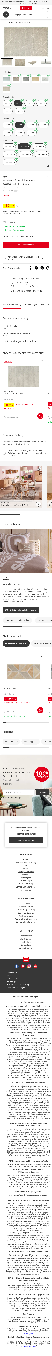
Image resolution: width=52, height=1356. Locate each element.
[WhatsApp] (30, 268)
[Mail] (47, 268)
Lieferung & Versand (20, 333)
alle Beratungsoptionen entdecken (26, 291)
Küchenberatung (26, 907)
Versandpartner (25, 236)
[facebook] (16, 966)
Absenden (42, 792)
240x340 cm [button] (10, 162)
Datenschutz (12, 978)
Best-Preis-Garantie (26, 913)
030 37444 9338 (22, 283)
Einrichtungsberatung (26, 910)
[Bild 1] (7, 62)
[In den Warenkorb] (40, 416)
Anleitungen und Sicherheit (23, 341)
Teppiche (8, 731)
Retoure (26, 868)
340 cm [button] (32, 133)
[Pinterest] (42, 268)
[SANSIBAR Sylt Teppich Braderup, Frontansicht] (26, 42)
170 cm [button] (44, 125)
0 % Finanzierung (26, 884)
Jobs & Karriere (26, 939)
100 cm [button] (8, 125)
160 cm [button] (41, 103)
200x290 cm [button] (42, 154)
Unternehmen (26, 936)
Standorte (26, 904)
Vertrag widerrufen (26, 871)
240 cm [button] (20, 111)
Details (13, 326)
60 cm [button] (7, 103)
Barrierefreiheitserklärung (18, 984)
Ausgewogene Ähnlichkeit (16, 643)
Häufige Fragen (26, 881)
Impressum (12, 972)
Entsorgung (26, 878)
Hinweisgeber (13, 981)
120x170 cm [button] (10, 154)
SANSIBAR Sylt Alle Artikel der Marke (20, 610)
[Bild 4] (45, 62)
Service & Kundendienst (26, 887)
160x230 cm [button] (26, 154)
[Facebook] (36, 268)
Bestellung (26, 859)
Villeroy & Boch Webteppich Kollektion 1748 (21, 359)
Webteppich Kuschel (11, 653)
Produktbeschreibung (12, 304)
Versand (17, 213)
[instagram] (29, 966)
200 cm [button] (8, 111)
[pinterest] (23, 966)
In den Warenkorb (26, 244)
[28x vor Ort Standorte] (43, 7)
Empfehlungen (31, 304)
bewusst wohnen (26, 948)
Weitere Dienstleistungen (26, 919)
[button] (5, 8)
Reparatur (26, 874)
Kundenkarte (26, 945)
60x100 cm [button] (9, 146)
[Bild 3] (33, 62)
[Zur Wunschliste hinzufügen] (48, 176)
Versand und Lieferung (26, 862)
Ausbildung (26, 942)
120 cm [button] (30, 103)
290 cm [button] (20, 133)
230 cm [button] (8, 133)
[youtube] (35, 966)
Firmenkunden (26, 890)
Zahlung (26, 865)
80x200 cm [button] (39, 146)
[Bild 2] (20, 62)
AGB (9, 975)
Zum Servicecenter (26, 840)
